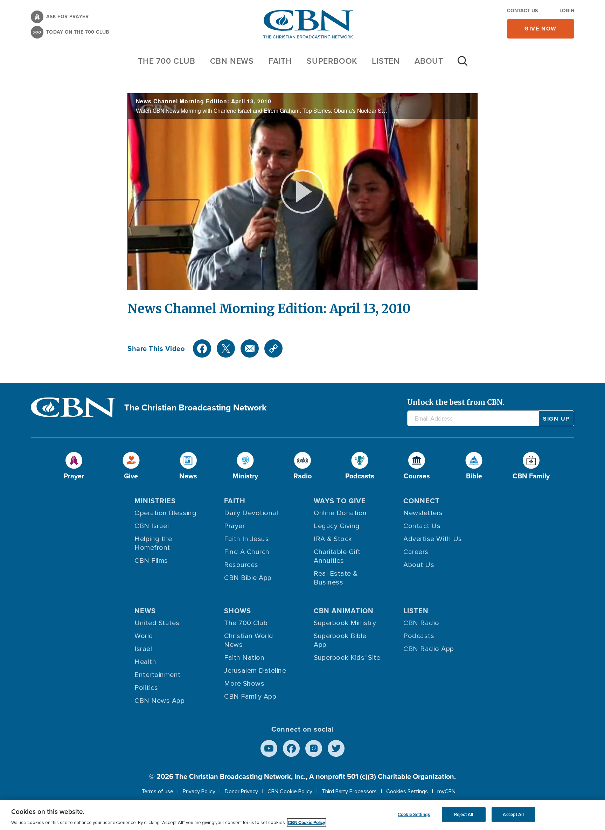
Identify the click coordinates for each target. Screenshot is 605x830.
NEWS (145, 611)
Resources (241, 565)
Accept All (513, 814)
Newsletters (423, 513)
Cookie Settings (414, 814)
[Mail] (250, 348)
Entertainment (157, 675)
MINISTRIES (155, 501)
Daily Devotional (251, 513)
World (143, 636)
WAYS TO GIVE (340, 501)
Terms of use (157, 791)
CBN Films (151, 560)
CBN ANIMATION (344, 611)
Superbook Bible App (340, 640)
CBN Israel (151, 526)
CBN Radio (421, 623)
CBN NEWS (232, 61)
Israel (143, 649)
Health (145, 662)
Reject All (463, 814)
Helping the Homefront (153, 543)
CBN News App (159, 701)
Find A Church (247, 552)
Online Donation (340, 513)
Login (566, 10)
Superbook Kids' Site (347, 657)
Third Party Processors (349, 791)
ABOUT (429, 61)
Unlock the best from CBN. (455, 402)
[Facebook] (202, 348)
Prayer (234, 526)
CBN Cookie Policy (289, 791)
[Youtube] (268, 748)
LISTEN (386, 61)
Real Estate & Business (336, 578)
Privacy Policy (199, 791)
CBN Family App (250, 696)
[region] (302, 815)
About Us (418, 565)
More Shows (244, 683)
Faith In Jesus (246, 539)
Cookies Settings (407, 791)
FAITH (280, 61)
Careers (416, 552)
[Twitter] (226, 348)
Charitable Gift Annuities (337, 556)
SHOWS (237, 611)
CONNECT (421, 501)
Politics (146, 688)
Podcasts (418, 636)
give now (540, 29)
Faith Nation (244, 657)
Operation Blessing (165, 513)
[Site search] (462, 64)
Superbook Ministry (345, 623)
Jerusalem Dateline (255, 670)
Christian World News (248, 640)
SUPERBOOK (332, 61)
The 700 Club (166, 61)
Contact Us (522, 10)
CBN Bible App (248, 578)
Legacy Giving (337, 526)
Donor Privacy (241, 791)
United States (157, 623)
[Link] (273, 348)
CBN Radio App (428, 649)
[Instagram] (313, 748)
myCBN (446, 791)
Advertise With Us (432, 539)
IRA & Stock (333, 539)
